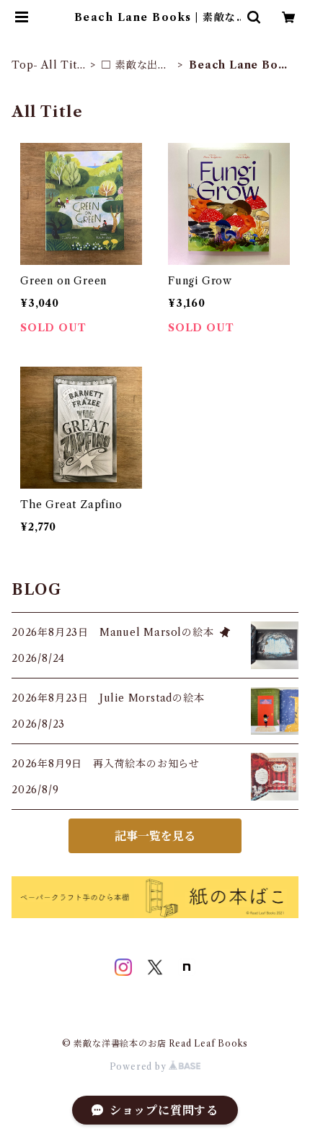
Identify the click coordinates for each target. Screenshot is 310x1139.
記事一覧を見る (155, 836)
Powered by (139, 1066)
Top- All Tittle (48, 65)
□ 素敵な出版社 (135, 65)
